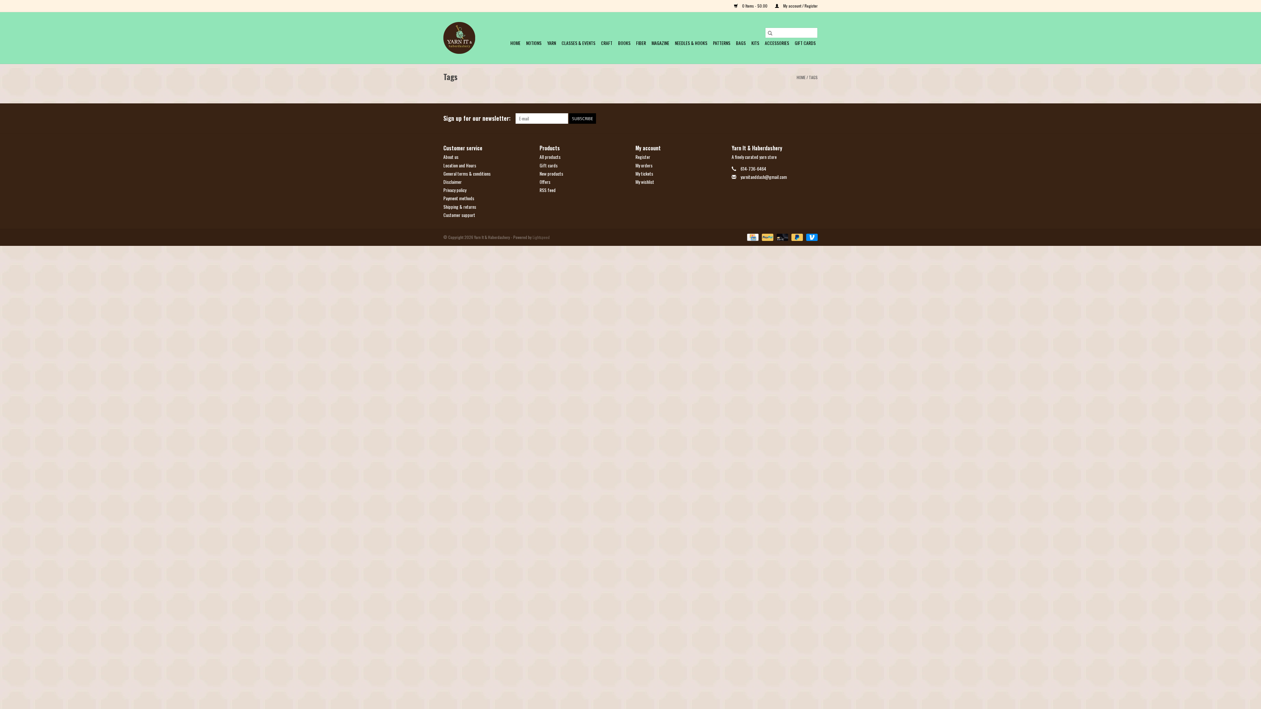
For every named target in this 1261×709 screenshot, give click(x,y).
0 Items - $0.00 (754, 6)
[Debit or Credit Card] (781, 236)
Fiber (641, 42)
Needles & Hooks (691, 42)
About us (450, 156)
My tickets (644, 173)
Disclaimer (452, 181)
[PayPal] (767, 236)
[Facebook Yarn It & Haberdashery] (801, 118)
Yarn (551, 42)
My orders (644, 165)
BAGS (741, 42)
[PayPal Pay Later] (796, 236)
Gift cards (805, 42)
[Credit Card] (752, 236)
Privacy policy (454, 189)
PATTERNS (721, 42)
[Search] (770, 33)
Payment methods (458, 198)
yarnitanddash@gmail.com (764, 176)
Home (515, 42)
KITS (755, 42)
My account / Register (800, 6)
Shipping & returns (459, 206)
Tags (813, 77)
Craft (606, 42)
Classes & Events (578, 42)
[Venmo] (811, 236)
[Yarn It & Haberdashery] (459, 38)
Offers (545, 181)
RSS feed (548, 189)
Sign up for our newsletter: (477, 118)
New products (551, 173)
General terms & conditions (467, 173)
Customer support (459, 214)
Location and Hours (459, 165)
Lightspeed (541, 237)
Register (642, 156)
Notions (534, 42)
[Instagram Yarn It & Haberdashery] (812, 118)
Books (624, 42)
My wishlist (644, 181)
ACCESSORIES (777, 42)
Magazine (660, 42)
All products (550, 156)
